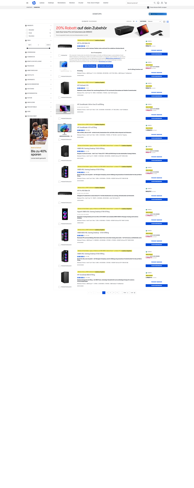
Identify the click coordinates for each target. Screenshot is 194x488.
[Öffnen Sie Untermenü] (27, 3)
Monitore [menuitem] (72, 3)
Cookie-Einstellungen (90, 66)
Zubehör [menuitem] (105, 3)
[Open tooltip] (26, 25)
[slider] (27, 48)
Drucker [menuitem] (81, 3)
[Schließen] (125, 50)
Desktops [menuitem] (51, 3)
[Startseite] (34, 2)
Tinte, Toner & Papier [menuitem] (93, 3)
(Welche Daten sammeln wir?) (113, 58)
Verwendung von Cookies (105, 61)
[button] (38, 25)
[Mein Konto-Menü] (161, 2)
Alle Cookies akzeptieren (105, 66)
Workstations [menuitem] (62, 3)
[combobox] (150, 21)
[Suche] (154, 2)
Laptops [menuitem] (42, 3)
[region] (97, 59)
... (120, 292)
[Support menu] (158, 2)
